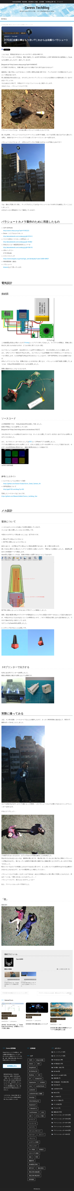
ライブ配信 (32, 1149)
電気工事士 (41, 1168)
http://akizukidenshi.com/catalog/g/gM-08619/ (18, 247)
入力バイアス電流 (33, 1153)
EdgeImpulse (32, 1082)
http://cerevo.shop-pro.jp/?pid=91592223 (16, 230)
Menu (5, 19)
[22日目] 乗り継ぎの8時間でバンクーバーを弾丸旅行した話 (61, 1028)
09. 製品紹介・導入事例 (60, 1082)
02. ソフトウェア (58, 1056)
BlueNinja (31, 1075)
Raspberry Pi (32, 1104)
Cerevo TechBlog (37, 8)
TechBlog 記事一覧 (50, 1)
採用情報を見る (12, 1066)
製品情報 (24, 1)
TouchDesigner (33, 1112)
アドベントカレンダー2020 (9, 1015)
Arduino (31, 1063)
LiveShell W (32, 1090)
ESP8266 (42, 1082)
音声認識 (31, 1179)
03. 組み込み (57, 1059)
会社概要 (41, 1)
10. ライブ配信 (57, 1100)
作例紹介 (41, 1149)
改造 (30, 1157)
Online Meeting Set (34, 1101)
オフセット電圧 (40, 1116)
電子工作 (31, 1168)
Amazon (5, 267)
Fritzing (27, 342)
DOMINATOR (38, 1078)
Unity (42, 1112)
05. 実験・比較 (57, 1067)
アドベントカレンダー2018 (61, 1126)
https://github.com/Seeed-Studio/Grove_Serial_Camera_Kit (22, 483)
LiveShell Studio (40, 1086)
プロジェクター (33, 1145)
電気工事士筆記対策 (34, 1175)
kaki (60, 1024)
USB (30, 1116)
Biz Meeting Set (33, 1071)
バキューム (32, 1138)
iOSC (30, 442)
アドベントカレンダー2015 (61, 1115)
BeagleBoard (32, 1067)
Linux (30, 1086)
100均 (30, 1060)
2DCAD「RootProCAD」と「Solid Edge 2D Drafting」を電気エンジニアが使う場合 (12, 1026)
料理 (37, 1157)
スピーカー (32, 1134)
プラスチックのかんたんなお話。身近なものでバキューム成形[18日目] (55, 993)
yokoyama (13, 1021)
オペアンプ (32, 1119)
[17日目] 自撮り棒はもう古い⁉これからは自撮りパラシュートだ (28, 984)
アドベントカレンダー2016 (11, 33)
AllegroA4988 (39, 1060)
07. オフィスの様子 (59, 1075)
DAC (39, 1075)
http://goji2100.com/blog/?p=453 (13, 489)
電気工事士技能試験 (34, 1172)
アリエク (56, 1108)
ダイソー (41, 1134)
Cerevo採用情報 (16, 1)
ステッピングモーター (35, 1131)
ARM (38, 1063)
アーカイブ (60, 1)
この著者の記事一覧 (64, 969)
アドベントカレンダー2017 (13, 979)
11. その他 (56, 1104)
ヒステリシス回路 (33, 1142)
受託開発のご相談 (33, 1)
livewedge (31, 1097)
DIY (30, 1078)
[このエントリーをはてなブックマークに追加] (2, 50)
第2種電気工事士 (33, 1164)
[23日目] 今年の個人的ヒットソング (37, 1024)
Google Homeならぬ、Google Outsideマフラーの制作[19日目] (11, 984)
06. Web (56, 1071)
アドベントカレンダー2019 (33, 1014)
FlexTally (56, 1085)
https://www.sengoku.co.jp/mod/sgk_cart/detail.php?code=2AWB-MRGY (26, 259)
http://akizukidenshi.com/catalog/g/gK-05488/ (17, 242)
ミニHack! (56, 1096)
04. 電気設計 (57, 1063)
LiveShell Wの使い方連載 (35, 1093)
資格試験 (56, 1078)
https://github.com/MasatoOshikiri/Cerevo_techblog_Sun (19, 496)
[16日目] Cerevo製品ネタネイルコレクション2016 (15, 993)
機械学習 (31, 1160)
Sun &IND (14, 36)
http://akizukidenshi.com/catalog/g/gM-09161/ (18, 236)
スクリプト (32, 1127)
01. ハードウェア (6, 1013)
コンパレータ (32, 1123)
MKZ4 (55, 1092)
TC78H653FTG (33, 1108)
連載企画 (23, 33)
